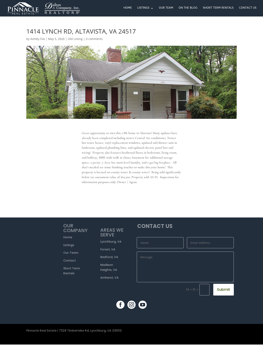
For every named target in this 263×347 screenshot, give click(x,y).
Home (127, 9)
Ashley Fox (37, 39)
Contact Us (247, 9)
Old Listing (75, 39)
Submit (223, 289)
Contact (69, 260)
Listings (143, 9)
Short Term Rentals (218, 9)
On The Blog (188, 9)
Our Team (166, 9)
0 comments (94, 39)
